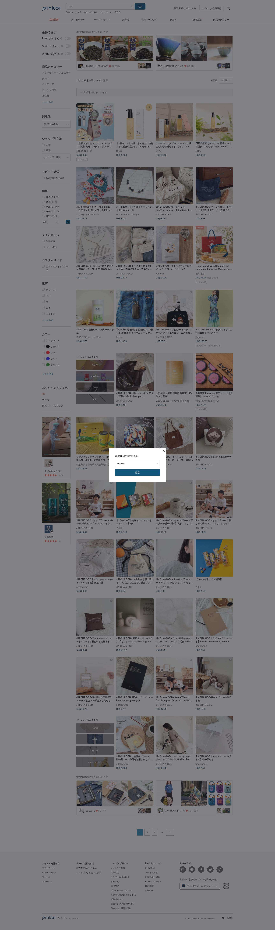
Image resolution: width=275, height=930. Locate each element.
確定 (137, 472)
